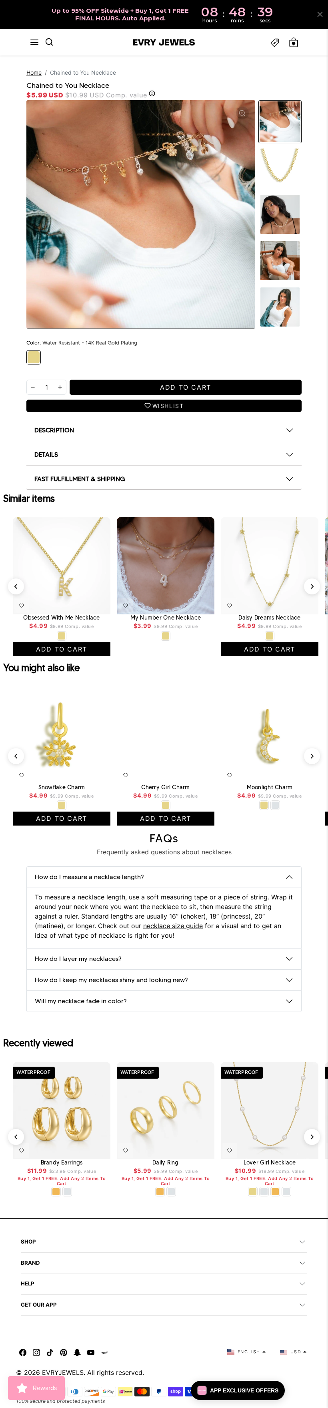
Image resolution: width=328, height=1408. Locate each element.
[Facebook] (23, 1352)
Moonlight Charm (270, 787)
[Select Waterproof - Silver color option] (67, 1191)
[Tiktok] (50, 1352)
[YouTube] (91, 1352)
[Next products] (312, 586)
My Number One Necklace (165, 617)
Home (34, 72)
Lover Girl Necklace (270, 1162)
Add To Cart (85, 604)
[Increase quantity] (60, 387)
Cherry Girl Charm (165, 787)
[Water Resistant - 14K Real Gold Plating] (33, 357)
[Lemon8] (104, 1352)
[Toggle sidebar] (274, 43)
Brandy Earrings (62, 1162)
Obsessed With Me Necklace (61, 617)
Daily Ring (165, 1162)
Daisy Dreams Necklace (269, 617)
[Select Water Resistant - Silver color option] (275, 805)
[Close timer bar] (320, 14)
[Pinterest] (63, 1352)
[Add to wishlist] (21, 605)
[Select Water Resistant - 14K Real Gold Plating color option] (61, 636)
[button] (34, 42)
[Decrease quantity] (33, 387)
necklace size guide (173, 926)
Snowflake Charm (61, 787)
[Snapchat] (77, 1352)
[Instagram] (36, 1352)
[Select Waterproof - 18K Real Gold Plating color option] (56, 1191)
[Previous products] (16, 586)
